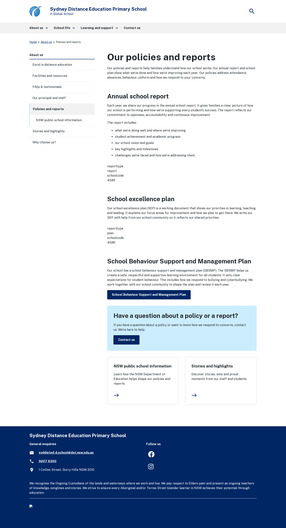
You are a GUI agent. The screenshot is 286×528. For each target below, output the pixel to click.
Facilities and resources (49, 76)
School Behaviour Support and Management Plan (149, 294)
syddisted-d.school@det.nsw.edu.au (66, 452)
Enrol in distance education (52, 65)
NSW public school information (142, 366)
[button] (38, 28)
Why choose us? (44, 142)
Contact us (126, 340)
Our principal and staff (49, 98)
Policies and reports (48, 109)
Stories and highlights (212, 366)
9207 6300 (47, 461)
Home (33, 42)
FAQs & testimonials (47, 87)
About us (46, 42)
